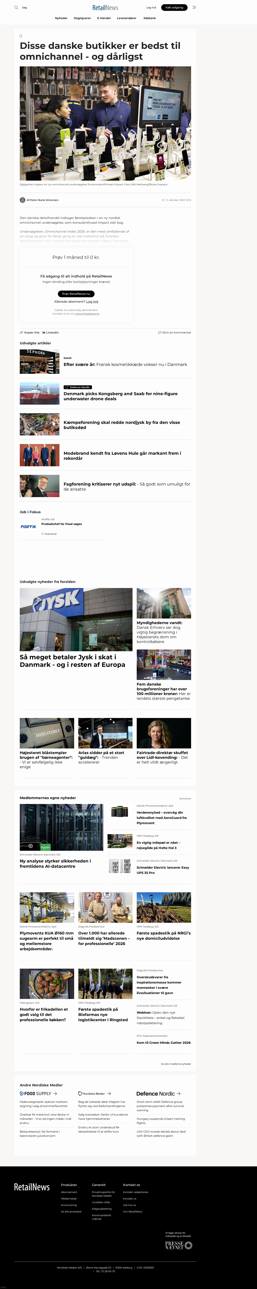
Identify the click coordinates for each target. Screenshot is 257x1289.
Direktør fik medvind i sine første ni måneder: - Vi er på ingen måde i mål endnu (45, 1119)
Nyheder (61, 18)
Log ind (92, 302)
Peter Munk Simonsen (44, 200)
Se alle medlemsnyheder (176, 1063)
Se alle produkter (71, 1211)
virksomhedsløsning (86, 313)
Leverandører (127, 18)
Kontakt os (129, 1198)
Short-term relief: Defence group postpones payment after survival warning (160, 1106)
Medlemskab (69, 1198)
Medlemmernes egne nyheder (48, 798)
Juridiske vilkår (101, 1202)
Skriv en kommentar (176, 332)
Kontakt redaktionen (135, 1192)
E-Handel (104, 18)
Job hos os (129, 1205)
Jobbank (149, 18)
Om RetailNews (132, 1211)
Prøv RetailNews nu (76, 293)
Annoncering (69, 1205)
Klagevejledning (102, 1208)
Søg (24, 7)
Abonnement (69, 1192)
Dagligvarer (82, 18)
